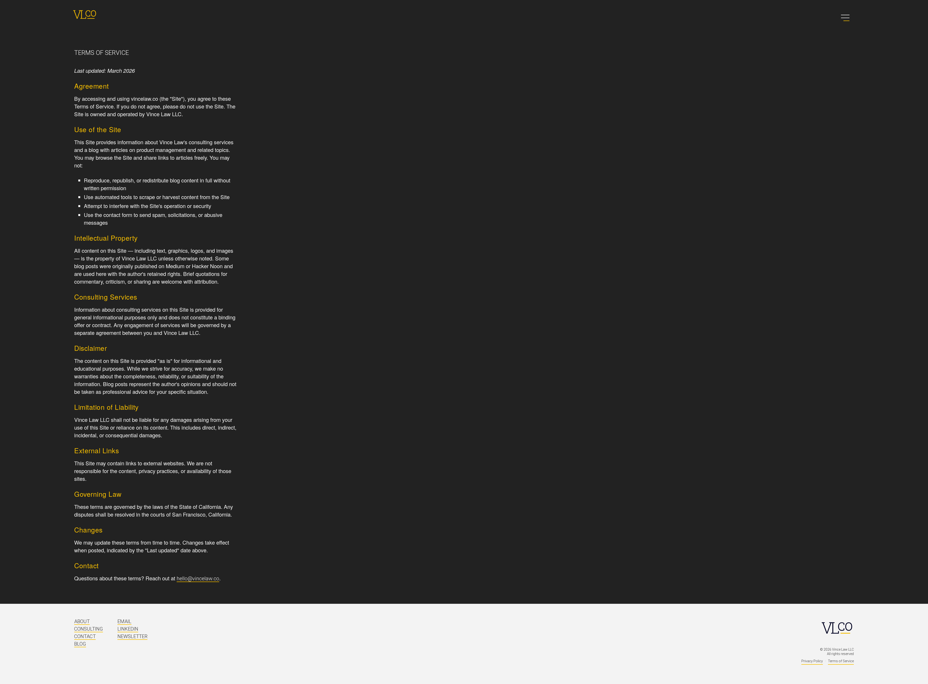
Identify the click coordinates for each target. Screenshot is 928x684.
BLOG (80, 644)
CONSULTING (88, 629)
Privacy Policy (812, 661)
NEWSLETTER (132, 636)
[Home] (84, 14)
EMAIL (124, 621)
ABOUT (82, 621)
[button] (845, 17)
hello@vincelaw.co (198, 579)
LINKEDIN (127, 629)
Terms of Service (841, 661)
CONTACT (85, 636)
